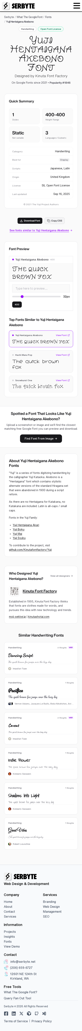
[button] (76, 6)
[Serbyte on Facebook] (6, 1013)
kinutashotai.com (38, 616)
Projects (10, 931)
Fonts (48, 17)
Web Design (51, 906)
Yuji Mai (17, 533)
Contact (9, 911)
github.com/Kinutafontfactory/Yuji (30, 549)
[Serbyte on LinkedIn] (13, 1013)
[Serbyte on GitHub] (36, 1013)
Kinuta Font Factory (40, 591)
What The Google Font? (20, 992)
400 (17, 304)
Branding (49, 901)
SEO (46, 916)
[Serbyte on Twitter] (21, 1013)
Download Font (32, 220)
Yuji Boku (18, 529)
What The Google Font (29, 17)
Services (10, 916)
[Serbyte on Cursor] (29, 1013)
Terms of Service (16, 1021)
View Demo (12, 946)
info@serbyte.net (22, 961)
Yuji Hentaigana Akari (26, 525)
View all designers (60, 576)
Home (8, 901)
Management (52, 911)
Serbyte (9, 17)
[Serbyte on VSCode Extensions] (44, 1013)
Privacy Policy (41, 1021)
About (8, 906)
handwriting (27, 29)
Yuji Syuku (19, 538)
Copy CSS (56, 220)
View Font (61, 335)
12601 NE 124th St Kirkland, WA (23, 976)
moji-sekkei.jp (17, 616)
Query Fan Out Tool (17, 998)
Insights (9, 936)
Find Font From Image (39, 438)
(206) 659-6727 (21, 967)
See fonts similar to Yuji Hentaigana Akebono (39, 230)
